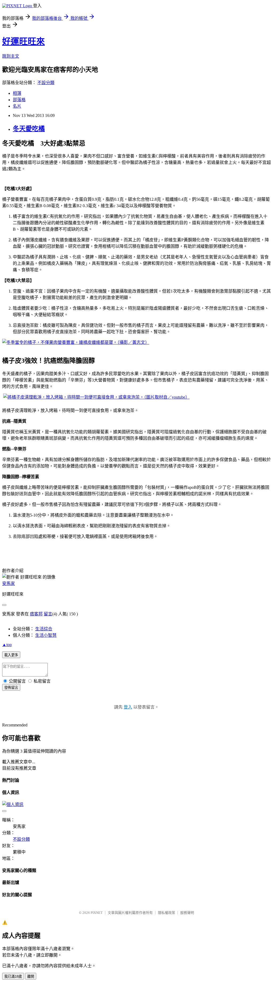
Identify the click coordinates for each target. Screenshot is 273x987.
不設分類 (45, 82)
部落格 (19, 99)
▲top (7, 644)
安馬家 (8, 583)
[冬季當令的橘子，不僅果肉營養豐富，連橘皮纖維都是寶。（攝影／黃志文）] (75, 342)
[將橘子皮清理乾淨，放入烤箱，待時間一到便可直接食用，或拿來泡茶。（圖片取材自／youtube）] (96, 397)
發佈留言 (11, 688)
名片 (17, 106)
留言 (48, 614)
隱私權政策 (166, 913)
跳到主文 (10, 56)
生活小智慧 (46, 635)
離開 (30, 976)
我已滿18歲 (13, 976)
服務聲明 (187, 913)
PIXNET (97, 913)
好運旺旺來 (23, 41)
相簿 (17, 93)
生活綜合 (43, 629)
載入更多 (11, 655)
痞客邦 (36, 614)
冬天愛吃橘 (29, 128)
